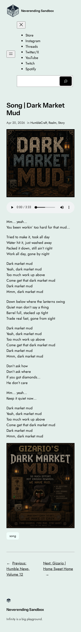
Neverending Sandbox (37, 11)
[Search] (66, 81)
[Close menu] (21, 25)
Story (61, 123)
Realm (52, 123)
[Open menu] (10, 54)
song (13, 536)
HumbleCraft (38, 123)
